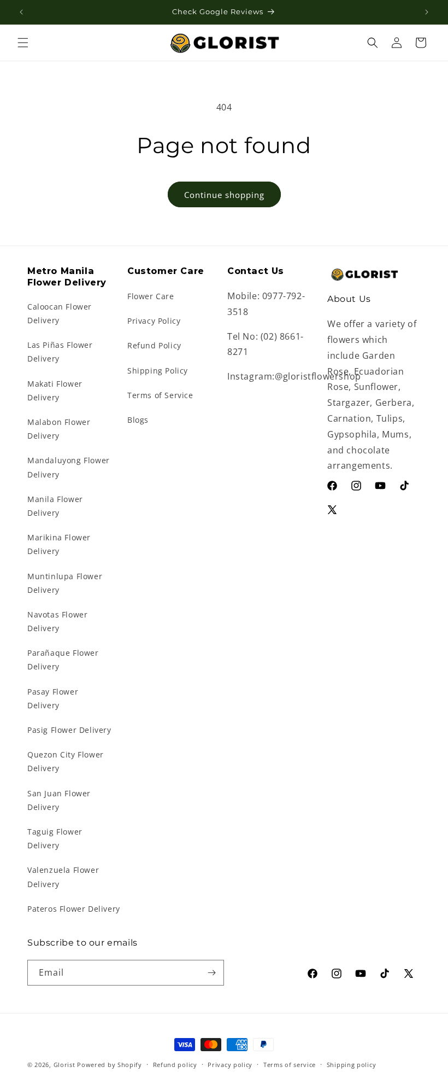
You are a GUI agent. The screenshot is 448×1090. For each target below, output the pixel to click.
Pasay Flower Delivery (52, 698)
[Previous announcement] (21, 12)
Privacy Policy (153, 321)
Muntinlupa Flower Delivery (64, 583)
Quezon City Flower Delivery (65, 761)
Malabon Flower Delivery (58, 429)
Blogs (138, 420)
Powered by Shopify (109, 1064)
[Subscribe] (211, 973)
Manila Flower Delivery (55, 506)
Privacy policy (230, 1064)
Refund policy (175, 1064)
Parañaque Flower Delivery (63, 660)
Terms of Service (160, 395)
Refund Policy (154, 345)
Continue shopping (224, 194)
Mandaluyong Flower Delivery (68, 467)
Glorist (64, 1064)
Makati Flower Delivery (54, 390)
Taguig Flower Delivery (54, 838)
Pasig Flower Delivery (69, 730)
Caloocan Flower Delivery (59, 313)
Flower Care (150, 296)
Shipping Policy (157, 370)
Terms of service (289, 1064)
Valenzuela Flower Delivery (63, 877)
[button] (23, 43)
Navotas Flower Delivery (57, 621)
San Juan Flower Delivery (59, 800)
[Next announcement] (427, 12)
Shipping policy (351, 1064)
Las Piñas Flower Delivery (60, 352)
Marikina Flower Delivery (59, 544)
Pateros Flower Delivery (73, 909)
